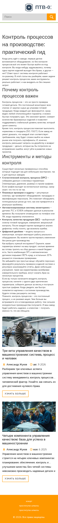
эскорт (29, 501)
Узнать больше (15, 393)
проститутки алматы (29, 505)
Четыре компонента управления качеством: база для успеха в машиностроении (26, 439)
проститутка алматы (29, 510)
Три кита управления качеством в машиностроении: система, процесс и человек (28, 354)
